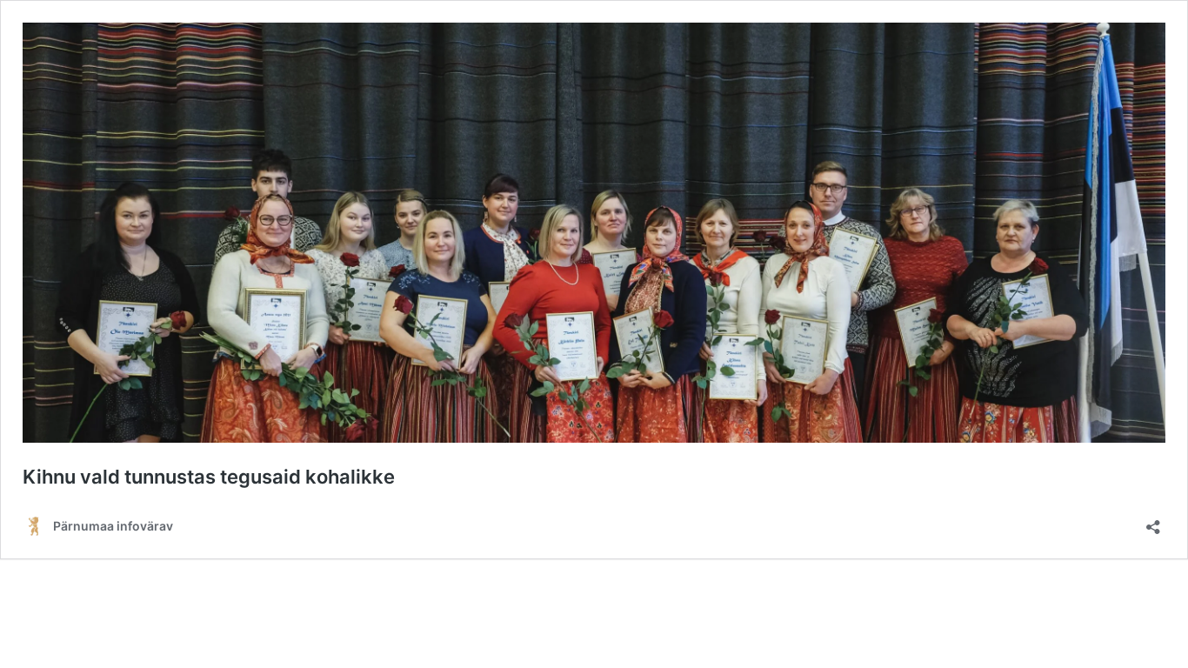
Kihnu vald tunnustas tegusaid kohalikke (209, 476)
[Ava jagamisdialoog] (1153, 521)
